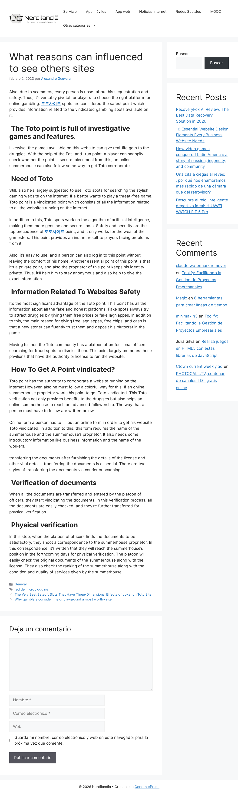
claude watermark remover (201, 265)
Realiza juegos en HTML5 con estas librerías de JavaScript (202, 348)
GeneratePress (147, 786)
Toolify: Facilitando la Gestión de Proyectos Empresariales (198, 279)
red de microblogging (31, 589)
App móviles (96, 11)
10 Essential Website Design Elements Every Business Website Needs (202, 135)
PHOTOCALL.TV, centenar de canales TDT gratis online (200, 380)
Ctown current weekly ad (199, 366)
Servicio (70, 11)
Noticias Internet (152, 11)
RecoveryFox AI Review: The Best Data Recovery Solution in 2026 (202, 115)
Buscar (182, 53)
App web (123, 11)
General (20, 584)
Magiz (181, 298)
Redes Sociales (188, 11)
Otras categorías (76, 25)
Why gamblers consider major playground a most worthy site (63, 599)
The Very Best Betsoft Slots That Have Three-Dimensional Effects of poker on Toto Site (83, 594)
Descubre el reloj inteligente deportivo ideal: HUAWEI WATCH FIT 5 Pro (202, 206)
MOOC (215, 11)
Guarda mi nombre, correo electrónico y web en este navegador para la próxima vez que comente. (81, 740)
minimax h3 (187, 316)
